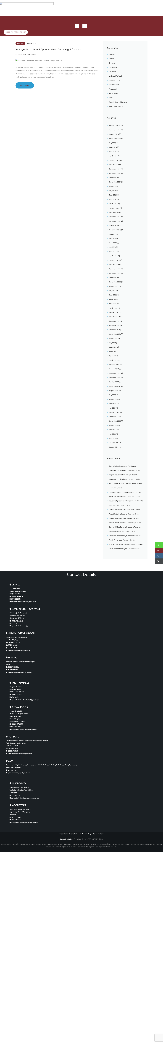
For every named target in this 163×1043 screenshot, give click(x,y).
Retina (111, 98)
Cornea (111, 59)
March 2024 (113, 204)
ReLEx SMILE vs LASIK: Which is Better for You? (125, 483)
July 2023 (112, 238)
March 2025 (113, 156)
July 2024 (112, 191)
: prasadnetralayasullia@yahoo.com (19, 672)
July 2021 (112, 343)
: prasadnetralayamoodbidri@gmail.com (24, 822)
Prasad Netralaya (67, 839)
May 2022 (112, 299)
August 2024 (113, 186)
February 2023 (114, 260)
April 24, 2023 (31, 43)
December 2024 (114, 169)
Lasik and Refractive (116, 76)
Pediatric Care (114, 85)
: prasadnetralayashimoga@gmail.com (24, 729)
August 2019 (113, 399)
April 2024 (112, 199)
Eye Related (113, 67)
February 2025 (114, 160)
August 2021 (113, 338)
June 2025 (113, 147)
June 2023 (113, 243)
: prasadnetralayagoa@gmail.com (18, 773)
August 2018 (113, 425)
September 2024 (115, 182)
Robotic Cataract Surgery (118, 102)
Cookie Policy (73, 834)
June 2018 (112, 430)
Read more (24, 85)
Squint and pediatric (116, 106)
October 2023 (114, 225)
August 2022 (113, 286)
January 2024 (114, 212)
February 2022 (114, 312)
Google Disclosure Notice (96, 834)
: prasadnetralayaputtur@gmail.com (19, 753)
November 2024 (114, 173)
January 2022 (114, 317)
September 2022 (115, 282)
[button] (159, 545)
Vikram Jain (22, 54)
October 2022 (114, 278)
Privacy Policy (63, 834)
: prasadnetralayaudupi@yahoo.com (23, 602)
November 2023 (114, 221)
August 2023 (113, 234)
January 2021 (114, 369)
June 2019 (112, 404)
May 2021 (112, 351)
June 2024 (113, 195)
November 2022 (114, 273)
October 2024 (114, 178)
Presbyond (113, 89)
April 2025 (112, 151)
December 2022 (114, 269)
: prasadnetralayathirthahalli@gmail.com (25, 700)
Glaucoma (112, 72)
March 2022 (113, 308)
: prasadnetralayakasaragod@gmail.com (25, 798)
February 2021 (114, 364)
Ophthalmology (114, 80)
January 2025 (114, 165)
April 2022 (112, 304)
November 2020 (114, 377)
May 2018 (112, 434)
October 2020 (114, 382)
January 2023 (114, 264)
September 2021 (115, 334)
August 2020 (113, 390)
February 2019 (114, 412)
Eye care (20, 43)
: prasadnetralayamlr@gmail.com (22, 626)
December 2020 (114, 373)
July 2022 (112, 291)
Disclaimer (83, 834)
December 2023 (114, 217)
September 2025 (115, 138)
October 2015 (113, 447)
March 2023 (113, 256)
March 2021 (113, 360)
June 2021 (112, 347)
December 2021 (114, 321)
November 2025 (114, 130)
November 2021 (114, 325)
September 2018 (115, 421)
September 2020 (115, 386)
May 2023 (112, 247)
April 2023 (112, 251)
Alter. (101, 839)
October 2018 (113, 417)
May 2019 (112, 408)
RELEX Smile (113, 93)
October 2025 (114, 134)
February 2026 (114, 125)
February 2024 (114, 208)
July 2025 (112, 143)
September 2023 (115, 230)
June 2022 (113, 295)
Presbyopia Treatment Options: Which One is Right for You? (48, 49)
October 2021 (113, 330)
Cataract (112, 54)
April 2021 (112, 356)
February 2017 (114, 443)
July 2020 (112, 395)
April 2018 (112, 438)
